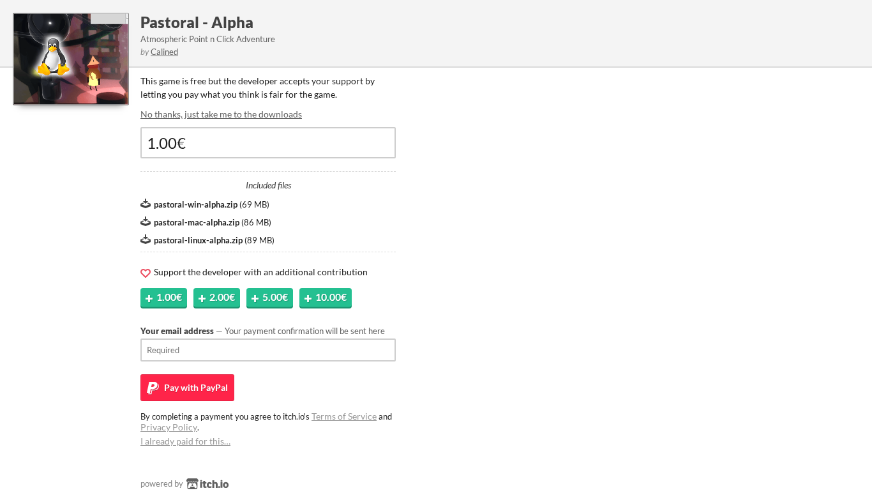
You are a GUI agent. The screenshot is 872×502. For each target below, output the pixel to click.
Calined (164, 52)
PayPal (195, 387)
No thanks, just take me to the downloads (221, 114)
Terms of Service (344, 416)
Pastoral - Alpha (196, 22)
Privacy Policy (168, 427)
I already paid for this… (185, 441)
